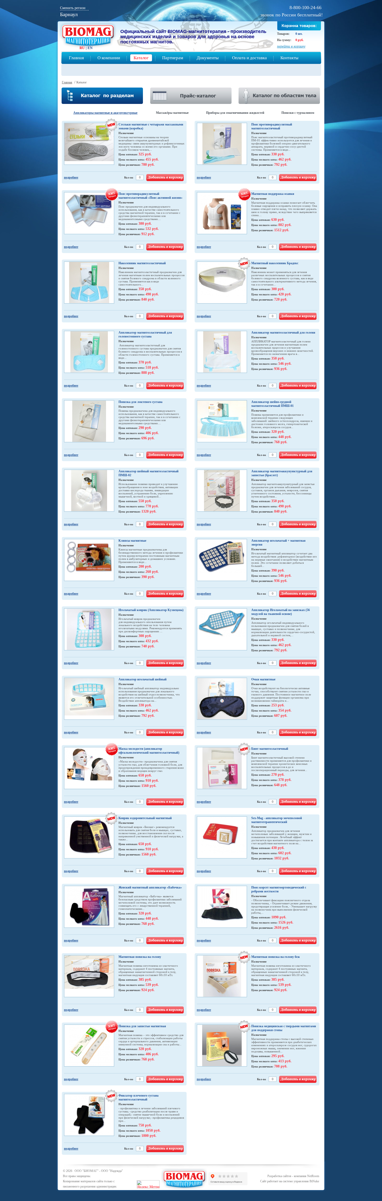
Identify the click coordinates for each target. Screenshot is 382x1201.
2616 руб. (281, 928)
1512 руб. (281, 230)
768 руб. (280, 442)
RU (82, 48)
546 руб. (285, 364)
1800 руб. (148, 1136)
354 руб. (285, 710)
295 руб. (278, 1056)
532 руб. (152, 229)
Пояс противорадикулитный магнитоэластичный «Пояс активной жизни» (150, 196)
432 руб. (152, 641)
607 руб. (280, 716)
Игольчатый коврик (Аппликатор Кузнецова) (150, 610)
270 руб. (278, 775)
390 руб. (148, 577)
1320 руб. (148, 511)
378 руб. (285, 780)
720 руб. (280, 299)
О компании (108, 57)
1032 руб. (281, 858)
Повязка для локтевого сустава (140, 402)
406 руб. (152, 433)
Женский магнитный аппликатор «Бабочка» (150, 887)
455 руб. (152, 159)
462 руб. (285, 159)
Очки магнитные (263, 679)
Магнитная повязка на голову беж (275, 957)
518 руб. (152, 367)
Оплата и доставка (249, 57)
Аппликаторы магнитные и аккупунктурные (105, 113)
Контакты (289, 57)
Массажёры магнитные (172, 113)
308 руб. (145, 636)
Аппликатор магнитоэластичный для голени (283, 332)
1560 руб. (148, 786)
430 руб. (278, 848)
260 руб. (152, 572)
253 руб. (278, 705)
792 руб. (280, 165)
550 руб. (145, 501)
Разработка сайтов (279, 1176)
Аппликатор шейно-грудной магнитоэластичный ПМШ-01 (272, 404)
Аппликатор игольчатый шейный (142, 679)
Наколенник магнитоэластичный (142, 263)
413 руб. (285, 1061)
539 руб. (152, 985)
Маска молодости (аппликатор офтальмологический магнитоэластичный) (148, 750)
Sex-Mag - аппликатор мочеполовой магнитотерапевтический (276, 820)
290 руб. (145, 428)
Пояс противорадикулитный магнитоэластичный (271, 126)
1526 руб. (285, 922)
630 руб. (278, 220)
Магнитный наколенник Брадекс (274, 263)
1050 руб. (153, 1130)
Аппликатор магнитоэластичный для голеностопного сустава (145, 334)
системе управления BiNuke (301, 1181)
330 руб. (278, 154)
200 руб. (145, 566)
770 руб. (152, 506)
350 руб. (145, 289)
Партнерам (172, 57)
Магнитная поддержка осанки (272, 194)
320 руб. (278, 432)
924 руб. (148, 990)
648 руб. (280, 785)
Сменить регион (72, 8)
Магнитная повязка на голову (139, 957)
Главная (76, 57)
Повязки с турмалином (297, 113)
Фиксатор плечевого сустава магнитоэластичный (138, 1097)
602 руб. (285, 853)
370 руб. (145, 362)
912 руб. (148, 234)
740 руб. (148, 646)
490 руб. (152, 294)
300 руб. (278, 289)
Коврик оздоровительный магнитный (145, 818)
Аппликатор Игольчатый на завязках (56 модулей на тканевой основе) (280, 612)
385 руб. (145, 979)
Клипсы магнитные (132, 540)
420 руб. (285, 294)
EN (90, 48)
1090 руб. (278, 917)
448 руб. (285, 437)
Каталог (141, 57)
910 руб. (152, 780)
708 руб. (280, 1066)
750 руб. (145, 1125)
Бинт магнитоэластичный (269, 749)
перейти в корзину (291, 46)
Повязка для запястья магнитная (142, 1026)
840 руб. (148, 299)
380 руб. (145, 223)
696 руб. (148, 438)
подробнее (71, 177)
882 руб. (285, 225)
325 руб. (145, 154)
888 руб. (148, 373)
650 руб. (145, 775)
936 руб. (280, 369)
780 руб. (148, 165)
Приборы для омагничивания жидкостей (235, 113)
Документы (208, 57)
